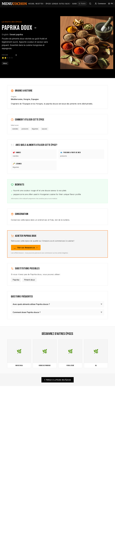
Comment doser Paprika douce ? (57, 312)
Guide (74, 4)
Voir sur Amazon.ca (26, 247)
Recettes (39, 4)
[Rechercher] (90, 3)
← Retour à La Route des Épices (57, 380)
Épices (48, 4)
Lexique (55, 4)
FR (112, 3)
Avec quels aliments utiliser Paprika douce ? (57, 304)
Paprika (16, 280)
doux (5, 63)
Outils (61, 4)
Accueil (31, 4)
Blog (67, 4)
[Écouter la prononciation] (35, 28)
